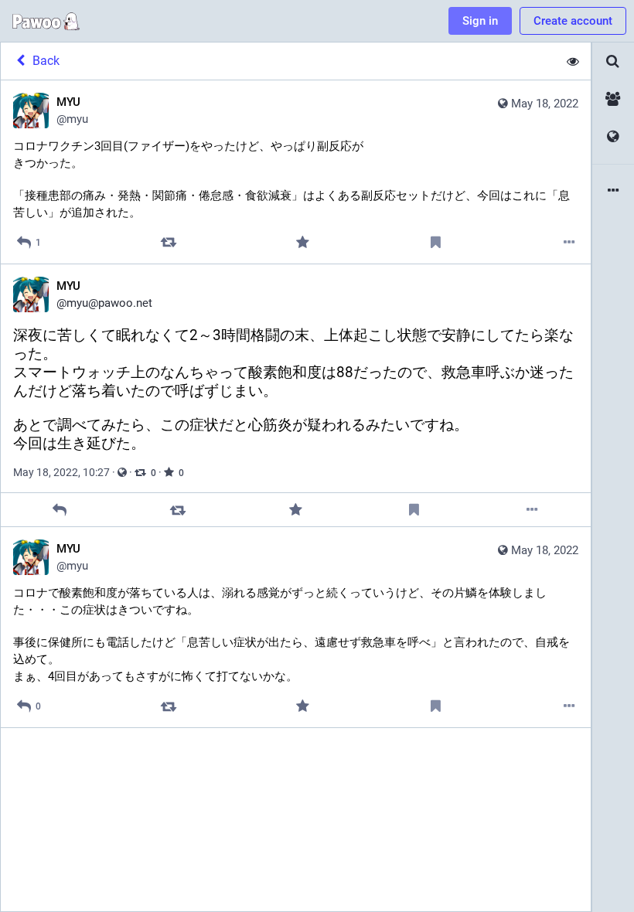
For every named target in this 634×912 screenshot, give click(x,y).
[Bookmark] (436, 242)
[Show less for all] (573, 61)
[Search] (613, 61)
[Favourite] (302, 242)
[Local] (613, 99)
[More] (569, 242)
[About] (613, 191)
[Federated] (613, 137)
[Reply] (60, 510)
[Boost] (169, 242)
